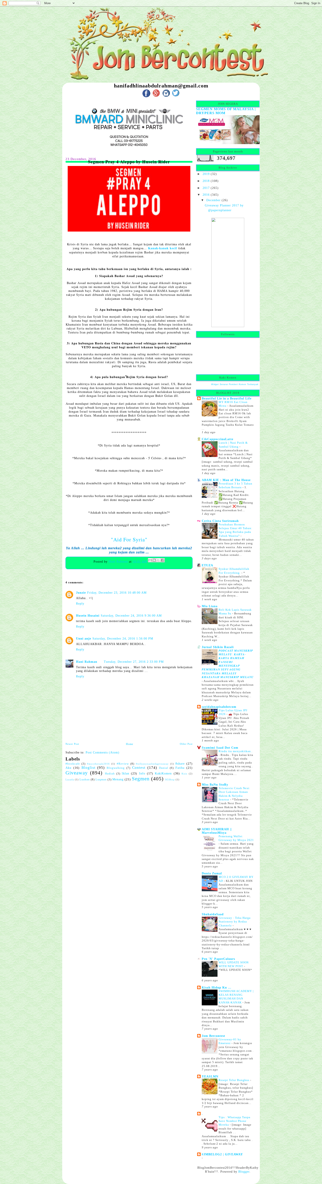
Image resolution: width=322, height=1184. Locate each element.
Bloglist (88, 768)
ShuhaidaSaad (213, 914)
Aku (68, 767)
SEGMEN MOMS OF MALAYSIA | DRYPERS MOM (226, 111)
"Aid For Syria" (129, 539)
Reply (80, 603)
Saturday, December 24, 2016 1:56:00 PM (122, 638)
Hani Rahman (119, 561)
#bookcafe (72, 763)
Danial (163, 767)
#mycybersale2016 (98, 763)
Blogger (243, 1171)
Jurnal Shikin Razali (218, 647)
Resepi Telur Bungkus (234, 1080)
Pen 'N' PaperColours (218, 959)
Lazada (69, 779)
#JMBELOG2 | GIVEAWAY (222, 1154)
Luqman (101, 779)
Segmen (141, 778)
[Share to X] (158, 560)
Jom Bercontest (213, 1036)
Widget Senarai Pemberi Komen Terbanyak (234, 384)
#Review (123, 763)
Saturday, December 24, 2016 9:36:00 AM (131, 615)
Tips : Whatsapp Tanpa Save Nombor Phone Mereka (234, 1121)
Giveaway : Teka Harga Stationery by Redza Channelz (235, 921)
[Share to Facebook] (162, 560)
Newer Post (72, 744)
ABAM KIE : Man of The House (226, 480)
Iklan (125, 773)
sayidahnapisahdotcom (219, 706)
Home (129, 744)
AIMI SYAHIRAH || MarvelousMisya (217, 830)
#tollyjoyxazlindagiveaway (152, 763)
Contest (138, 768)
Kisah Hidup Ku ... (216, 987)
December (213, 200)
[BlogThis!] (154, 560)
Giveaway (76, 773)
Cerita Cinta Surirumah (220, 521)
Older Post (186, 744)
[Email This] (150, 560)
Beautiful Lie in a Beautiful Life (226, 398)
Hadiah (110, 773)
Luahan (85, 779)
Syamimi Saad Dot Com (220, 747)
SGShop (170, 779)
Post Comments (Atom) (102, 752)
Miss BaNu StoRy (215, 784)
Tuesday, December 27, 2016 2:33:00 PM (134, 661)
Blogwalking (116, 767)
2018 (206, 181)
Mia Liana (210, 606)
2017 (206, 188)
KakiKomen (163, 773)
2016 (206, 194)
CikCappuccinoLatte (217, 439)
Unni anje (83, 638)
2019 (206, 174)
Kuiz (184, 773)
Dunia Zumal (212, 873)
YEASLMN (210, 1076)
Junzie (81, 592)
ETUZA (207, 565)
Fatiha (179, 767)
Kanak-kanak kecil (162, 248)
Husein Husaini (87, 615)
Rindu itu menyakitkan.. (236, 751)
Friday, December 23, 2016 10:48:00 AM (117, 592)
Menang (118, 779)
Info (142, 773)
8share (180, 763)
